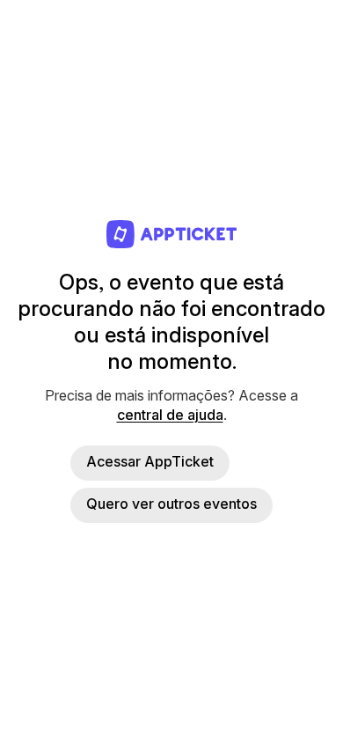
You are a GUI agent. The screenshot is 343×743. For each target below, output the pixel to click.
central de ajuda (170, 414)
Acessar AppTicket (150, 461)
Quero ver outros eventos (171, 503)
